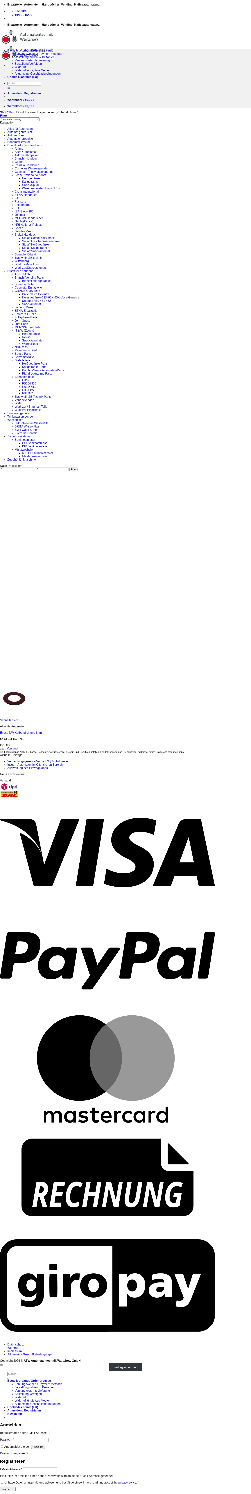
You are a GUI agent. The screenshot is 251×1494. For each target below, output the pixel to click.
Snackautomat (31, 304)
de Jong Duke (24, 307)
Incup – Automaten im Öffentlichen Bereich (35, 764)
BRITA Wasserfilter (27, 426)
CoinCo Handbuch (27, 165)
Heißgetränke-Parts (35, 363)
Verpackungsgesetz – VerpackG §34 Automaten (38, 761)
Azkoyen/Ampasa (26, 155)
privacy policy (127, 1482)
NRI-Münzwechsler (34, 456)
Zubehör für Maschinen (22, 459)
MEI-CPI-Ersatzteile (27, 327)
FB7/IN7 (27, 393)
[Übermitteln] (8, 88)
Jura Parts (21, 323)
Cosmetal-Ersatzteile (28, 287)
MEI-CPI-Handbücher (29, 218)
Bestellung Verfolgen (28, 63)
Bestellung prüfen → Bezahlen (35, 57)
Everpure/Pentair (26, 433)
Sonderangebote (18, 413)
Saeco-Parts (23, 353)
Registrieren (7, 1489)
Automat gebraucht (19, 132)
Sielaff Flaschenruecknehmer (41, 241)
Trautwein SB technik (28, 257)
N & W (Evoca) (24, 330)
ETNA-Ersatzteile (26, 310)
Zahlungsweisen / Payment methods (38, 53)
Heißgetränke (31, 178)
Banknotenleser (25, 439)
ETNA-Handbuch (26, 194)
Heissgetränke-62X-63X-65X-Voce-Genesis (50, 297)
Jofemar (20, 214)
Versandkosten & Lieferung (32, 60)
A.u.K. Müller (23, 274)
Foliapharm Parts (26, 317)
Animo (19, 148)
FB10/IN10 (29, 383)
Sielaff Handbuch (26, 234)
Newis (26, 337)
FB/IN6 (26, 380)
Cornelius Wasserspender (32, 168)
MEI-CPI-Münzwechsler (37, 453)
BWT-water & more (27, 429)
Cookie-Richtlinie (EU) (22, 76)
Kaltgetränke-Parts (34, 366)
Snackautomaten (33, 340)
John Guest (22, 320)
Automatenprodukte (20, 138)
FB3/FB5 (28, 390)
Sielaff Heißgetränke (35, 244)
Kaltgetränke (30, 181)
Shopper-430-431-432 (36, 300)
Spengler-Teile (24, 376)
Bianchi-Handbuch (27, 158)
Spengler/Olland (25, 254)
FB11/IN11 (29, 386)
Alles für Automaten (20, 128)
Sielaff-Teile (22, 360)
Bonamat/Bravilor (18, 142)
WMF (18, 403)
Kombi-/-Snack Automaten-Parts (43, 370)
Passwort (7, 1439)
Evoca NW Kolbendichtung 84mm (22, 732)
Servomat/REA (24, 357)
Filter (73, 469)
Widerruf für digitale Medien (33, 70)
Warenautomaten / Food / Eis (41, 188)
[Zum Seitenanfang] (1, 1365)
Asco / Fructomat (26, 151)
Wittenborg (22, 261)
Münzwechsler (24, 449)
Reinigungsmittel (26, 350)
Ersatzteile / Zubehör (20, 271)
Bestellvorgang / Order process (29, 50)
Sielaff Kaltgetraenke (35, 247)
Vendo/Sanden (24, 400)
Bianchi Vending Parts (29, 277)
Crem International (27, 191)
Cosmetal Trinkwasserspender (34, 171)
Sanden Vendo (24, 231)
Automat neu (15, 135)
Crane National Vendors (30, 175)
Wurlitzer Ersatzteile (28, 409)
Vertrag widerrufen (125, 1367)
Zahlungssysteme (19, 436)
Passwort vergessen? (14, 1453)
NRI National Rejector (29, 224)
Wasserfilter (15, 419)
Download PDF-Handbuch (24, 145)
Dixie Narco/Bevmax (35, 294)
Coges (19, 161)
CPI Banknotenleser (35, 443)
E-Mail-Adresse (11, 1469)
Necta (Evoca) (24, 221)
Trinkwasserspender (20, 416)
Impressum (14, 1351)
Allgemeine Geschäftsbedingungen (38, 73)
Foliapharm (22, 204)
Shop (11, 112)
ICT (17, 208)
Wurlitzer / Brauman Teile (31, 406)
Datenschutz (15, 1344)
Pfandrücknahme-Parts (37, 373)
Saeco (19, 228)
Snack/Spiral (30, 185)
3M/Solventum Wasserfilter (32, 423)
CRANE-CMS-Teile (27, 290)
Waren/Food (30, 343)
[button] (24, 93)
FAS (17, 198)
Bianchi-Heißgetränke (36, 280)
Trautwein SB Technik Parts (33, 396)
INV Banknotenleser (35, 446)
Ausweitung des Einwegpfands (27, 768)
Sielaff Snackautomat (36, 251)
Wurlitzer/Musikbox (27, 264)
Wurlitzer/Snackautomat (30, 267)
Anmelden (38, 1446)
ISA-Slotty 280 (24, 211)
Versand (12, 748)
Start (3, 112)
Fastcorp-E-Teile (25, 314)
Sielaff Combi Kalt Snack (38, 237)
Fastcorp (20, 201)
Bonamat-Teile (24, 284)
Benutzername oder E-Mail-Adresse (24, 1432)
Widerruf (20, 67)
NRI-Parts (21, 347)
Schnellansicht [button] (9, 720)
